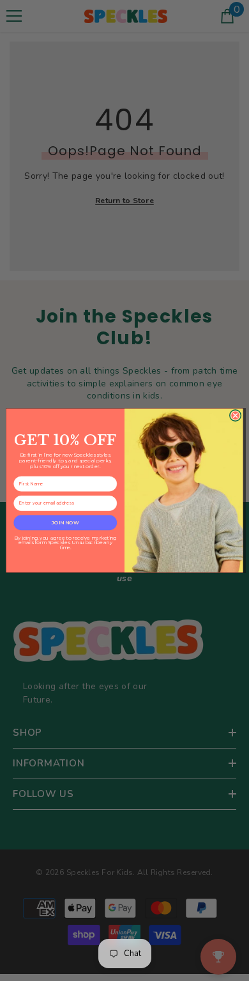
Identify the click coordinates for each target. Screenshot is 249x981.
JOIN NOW (65, 522)
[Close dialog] (234, 415)
